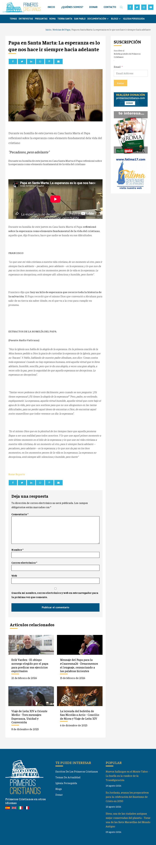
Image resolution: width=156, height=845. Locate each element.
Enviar (120, 83)
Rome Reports (16, 474)
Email (117, 66)
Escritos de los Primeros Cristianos (76, 771)
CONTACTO (110, 7)
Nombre (17, 549)
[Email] (58, 61)
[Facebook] (13, 61)
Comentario (19, 514)
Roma (52, 18)
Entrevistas (26, 18)
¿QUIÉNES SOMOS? (72, 7)
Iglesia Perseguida (134, 18)
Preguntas (41, 18)
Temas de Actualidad (67, 777)
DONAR (93, 7)
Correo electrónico (24, 562)
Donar (59, 794)
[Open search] (121, 7)
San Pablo (80, 18)
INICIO (51, 7)
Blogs (58, 788)
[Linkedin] (31, 61)
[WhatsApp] (40, 61)
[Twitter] (22, 61)
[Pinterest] (49, 61)
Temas (13, 18)
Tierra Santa (64, 18)
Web (14, 575)
